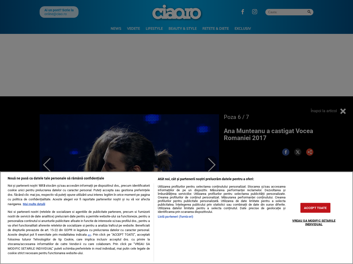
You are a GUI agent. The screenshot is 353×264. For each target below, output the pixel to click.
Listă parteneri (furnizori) (175, 216)
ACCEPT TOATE (315, 207)
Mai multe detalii (34, 204)
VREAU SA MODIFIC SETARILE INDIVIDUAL (313, 222)
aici (89, 234)
